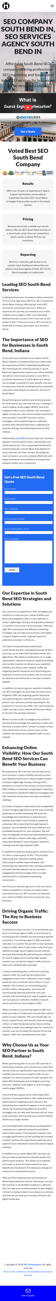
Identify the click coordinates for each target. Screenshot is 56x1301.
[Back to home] (6, 6)
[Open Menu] (52, 6)
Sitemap (28, 1275)
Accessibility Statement (39, 1271)
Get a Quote (28, 131)
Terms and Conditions (14, 1271)
